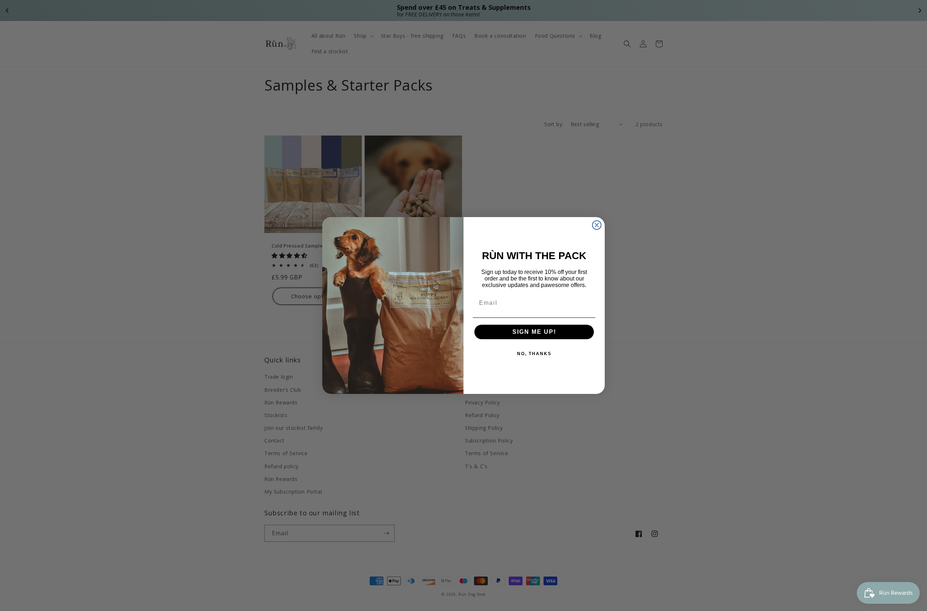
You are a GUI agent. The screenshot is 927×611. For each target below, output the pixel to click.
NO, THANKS (534, 353)
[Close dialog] (596, 225)
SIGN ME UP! (534, 332)
